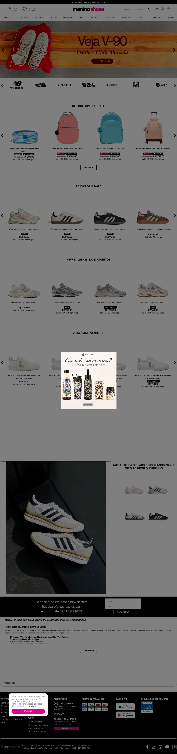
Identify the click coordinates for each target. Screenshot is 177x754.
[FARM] (88, 380)
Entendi (28, 711)
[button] (13, 9)
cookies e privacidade (25, 706)
